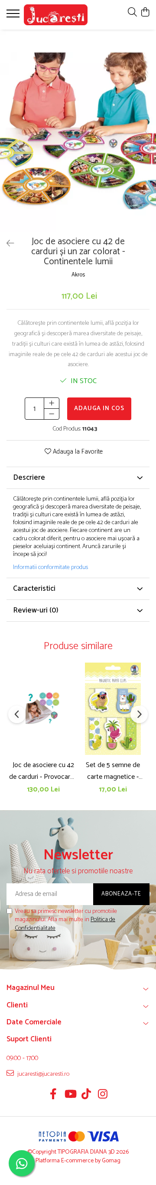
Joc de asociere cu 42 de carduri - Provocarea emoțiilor (43, 771)
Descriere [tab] (29, 477)
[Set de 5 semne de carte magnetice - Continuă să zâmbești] (113, 709)
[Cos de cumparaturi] (145, 12)
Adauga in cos (99, 409)
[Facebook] (53, 1095)
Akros (78, 275)
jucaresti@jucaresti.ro (42, 1074)
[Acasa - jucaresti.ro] (56, 14)
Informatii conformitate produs (50, 568)
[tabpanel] (78, 131)
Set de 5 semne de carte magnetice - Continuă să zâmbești (113, 771)
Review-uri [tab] (35, 610)
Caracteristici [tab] (34, 588)
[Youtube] (70, 1095)
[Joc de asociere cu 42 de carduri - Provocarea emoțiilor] (43, 709)
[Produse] (14, 16)
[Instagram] (102, 1095)
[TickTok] (86, 1095)
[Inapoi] (6, 244)
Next (149, 140)
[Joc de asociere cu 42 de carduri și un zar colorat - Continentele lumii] (78, 131)
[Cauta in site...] (132, 12)
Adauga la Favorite (77, 452)
